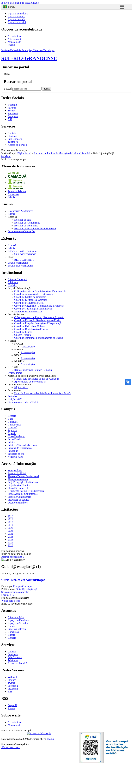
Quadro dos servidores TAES (23, 402)
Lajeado (12, 433)
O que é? (12, 705)
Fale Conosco (15, 139)
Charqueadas (14, 424)
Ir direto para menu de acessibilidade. (20, 2)
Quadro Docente (22, 334)
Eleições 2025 (15, 399)
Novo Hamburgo (16, 436)
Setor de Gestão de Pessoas (28, 311)
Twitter (11, 682)
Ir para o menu (16, 16)
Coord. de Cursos (23, 332)
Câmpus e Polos (16, 617)
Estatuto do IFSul (17, 473)
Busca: (8, 88)
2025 (10, 542)
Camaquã (13, 421)
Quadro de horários (18, 502)
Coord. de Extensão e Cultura (29, 326)
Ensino (11, 44)
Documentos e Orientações (21, 231)
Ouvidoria (13, 136)
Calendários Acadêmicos (20, 211)
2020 (10, 528)
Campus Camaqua (22, 586)
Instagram (13, 688)
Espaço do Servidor (18, 623)
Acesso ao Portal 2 (17, 144)
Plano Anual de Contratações (22, 493)
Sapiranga (13, 450)
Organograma (15, 372)
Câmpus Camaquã (17, 279)
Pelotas (11, 442)
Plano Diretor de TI (18, 488)
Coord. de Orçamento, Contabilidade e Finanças (39, 305)
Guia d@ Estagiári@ (25, 254)
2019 (10, 525)
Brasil (11, 7)
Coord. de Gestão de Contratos (30, 297)
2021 (10, 530)
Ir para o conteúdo (18, 13)
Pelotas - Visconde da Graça (22, 445)
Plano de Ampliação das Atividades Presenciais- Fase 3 (42, 393)
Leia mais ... (7, 595)
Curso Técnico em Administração (23, 580)
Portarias (12, 396)
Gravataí (12, 427)
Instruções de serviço (18, 499)
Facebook (13, 685)
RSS (10, 691)
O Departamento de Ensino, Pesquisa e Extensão (39, 317)
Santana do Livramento (20, 448)
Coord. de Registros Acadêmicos (31, 329)
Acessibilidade (15, 36)
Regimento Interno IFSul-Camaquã (26, 491)
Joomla (50, 739)
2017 (10, 519)
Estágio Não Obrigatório (20, 265)
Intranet (12, 680)
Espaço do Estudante (18, 620)
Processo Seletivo (17, 191)
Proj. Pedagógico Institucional (23, 482)
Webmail (12, 677)
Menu (7, 156)
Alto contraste (15, 39)
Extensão (12, 245)
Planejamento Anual (18, 479)
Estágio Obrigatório (18, 262)
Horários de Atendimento (27, 222)
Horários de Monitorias (26, 225)
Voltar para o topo (10, 600)
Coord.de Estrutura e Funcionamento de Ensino (38, 337)
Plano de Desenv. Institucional (23, 476)
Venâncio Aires (15, 456)
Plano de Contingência (19, 496)
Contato (12, 133)
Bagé (10, 418)
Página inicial (24, 153)
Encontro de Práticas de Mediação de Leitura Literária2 (62, 153)
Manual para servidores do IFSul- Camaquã (36, 378)
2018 (10, 522)
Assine (11, 708)
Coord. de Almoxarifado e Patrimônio (33, 294)
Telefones (13, 141)
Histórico (12, 285)
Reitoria (12, 415)
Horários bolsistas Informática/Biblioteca (35, 228)
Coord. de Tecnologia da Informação (33, 308)
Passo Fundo (14, 439)
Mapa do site (14, 42)
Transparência (15, 470)
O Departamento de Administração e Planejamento (40, 291)
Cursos (11, 626)
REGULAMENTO (24, 259)
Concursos (13, 194)
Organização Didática (19, 485)
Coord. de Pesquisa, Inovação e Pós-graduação (38, 323)
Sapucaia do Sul (16, 453)
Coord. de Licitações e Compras (30, 299)
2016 (10, 516)
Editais (11, 197)
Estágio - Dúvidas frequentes (22, 251)
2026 (10, 545)
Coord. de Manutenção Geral (29, 302)
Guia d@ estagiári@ (26, 589)
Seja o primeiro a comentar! (15, 592)
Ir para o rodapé (17, 22)
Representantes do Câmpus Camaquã (33, 370)
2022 (10, 533)
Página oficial (21, 387)
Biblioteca (13, 282)
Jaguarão (12, 430)
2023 (10, 536)
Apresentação (28, 346)
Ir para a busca (16, 19)
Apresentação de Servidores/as (30, 381)
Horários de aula (22, 219)
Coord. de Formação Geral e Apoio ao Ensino (37, 320)
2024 (10, 539)
